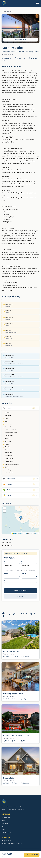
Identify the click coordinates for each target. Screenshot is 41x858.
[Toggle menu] (37, 3)
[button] (20, 518)
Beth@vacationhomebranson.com (12, 843)
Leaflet (15, 533)
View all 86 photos (20, 39)
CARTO (37, 533)
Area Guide (5, 823)
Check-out (24, 562)
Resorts (4, 820)
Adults (6, 573)
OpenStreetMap (23, 533)
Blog (3, 826)
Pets (5, 581)
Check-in (6, 562)
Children (23, 573)
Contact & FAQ (6, 833)
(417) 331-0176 (6, 841)
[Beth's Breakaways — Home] (4, 3)
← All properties (7, 11)
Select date (8, 565)
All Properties (6, 817)
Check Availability (20, 591)
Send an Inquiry (20, 596)
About (3, 830)
